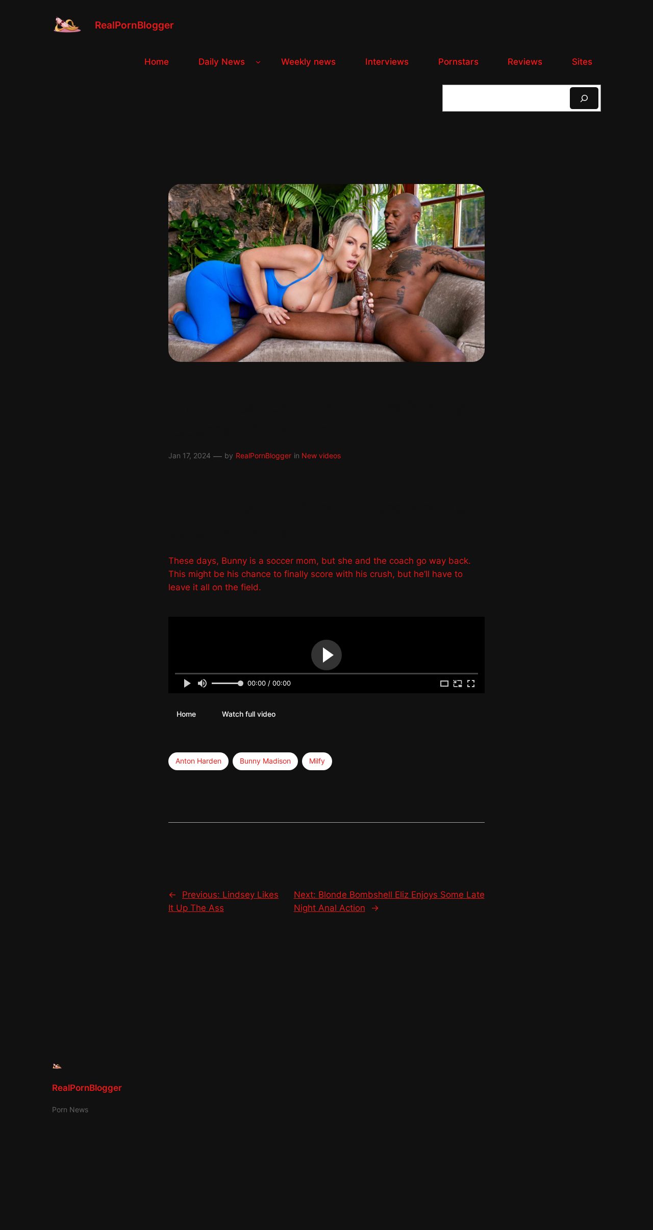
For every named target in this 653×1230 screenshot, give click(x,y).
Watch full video (248, 713)
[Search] (584, 98)
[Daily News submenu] (258, 61)
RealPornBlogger (134, 25)
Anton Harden (198, 760)
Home (186, 713)
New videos (321, 455)
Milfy (317, 760)
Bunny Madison (265, 760)
